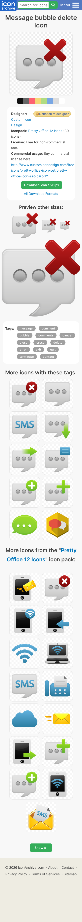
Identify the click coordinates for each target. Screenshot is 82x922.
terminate (27, 357)
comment (48, 328)
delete (57, 342)
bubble (24, 335)
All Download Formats (41, 194)
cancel (67, 335)
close (23, 342)
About (53, 868)
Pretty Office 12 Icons (45, 131)
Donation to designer (54, 114)
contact (48, 357)
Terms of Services (45, 874)
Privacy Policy (16, 874)
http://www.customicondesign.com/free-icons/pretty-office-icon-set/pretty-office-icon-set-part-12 (43, 170)
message (26, 328)
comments (46, 335)
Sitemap (70, 874)
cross (40, 342)
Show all (41, 848)
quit (53, 349)
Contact (68, 868)
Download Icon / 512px (41, 185)
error (23, 349)
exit (38, 349)
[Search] (53, 5)
